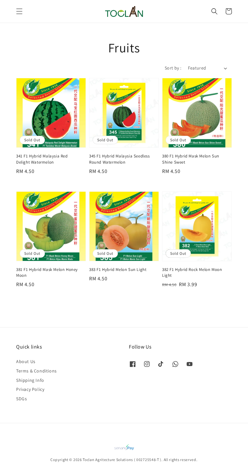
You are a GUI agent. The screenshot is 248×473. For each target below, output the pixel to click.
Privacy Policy (30, 389)
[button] (19, 11)
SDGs (21, 399)
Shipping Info (30, 380)
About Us (26, 361)
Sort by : (173, 68)
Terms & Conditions (36, 371)
